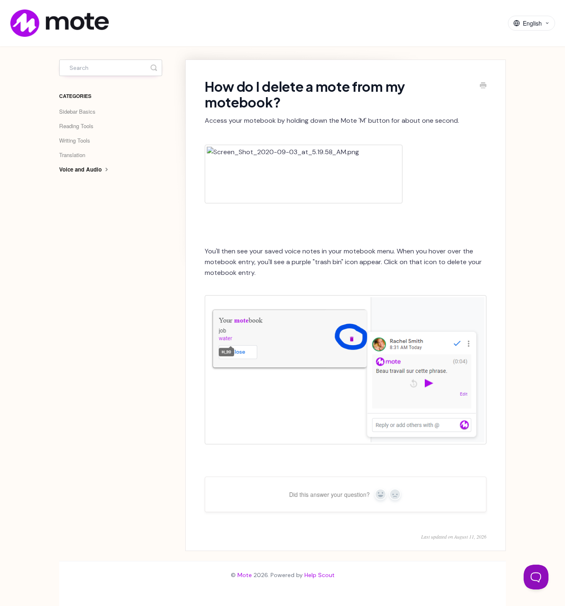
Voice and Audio (81, 169)
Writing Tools (74, 140)
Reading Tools (76, 126)
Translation (72, 155)
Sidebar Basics (77, 111)
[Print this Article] (483, 86)
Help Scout (319, 575)
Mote (244, 575)
